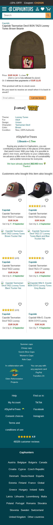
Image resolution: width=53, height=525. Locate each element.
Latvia (9, 496)
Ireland (33, 489)
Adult (17, 120)
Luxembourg (32, 496)
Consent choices (14, 416)
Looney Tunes (21, 117)
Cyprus (22, 469)
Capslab (5, 23)
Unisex (18, 122)
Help (14, 395)
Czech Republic (36, 469)
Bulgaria (32, 462)
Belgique (21, 462)
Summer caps (26, 344)
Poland (10, 503)
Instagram (38, 416)
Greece (13, 489)
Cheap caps (26, 348)
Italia (41, 489)
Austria (11, 462)
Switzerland (37, 510)
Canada (43, 462)
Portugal (20, 503)
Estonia (13, 483)
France (32, 483)
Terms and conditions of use (14, 426)
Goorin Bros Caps (26, 352)
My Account (14, 402)
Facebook (38, 409)
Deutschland (27, 476)
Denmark (14, 476)
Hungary (23, 489)
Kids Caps (26, 359)
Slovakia (42, 503)
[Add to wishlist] (20, 200)
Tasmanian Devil (22, 125)
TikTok (38, 402)
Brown (18, 127)
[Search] (48, 15)
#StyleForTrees (13, 409)
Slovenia (14, 510)
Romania (31, 503)
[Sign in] (37, 9)
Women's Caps (26, 355)
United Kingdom (17, 517)
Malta (44, 496)
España (40, 476)
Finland (22, 483)
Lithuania (19, 496)
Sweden (25, 510)
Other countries (36, 517)
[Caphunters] (15, 9)
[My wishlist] (42, 9)
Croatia (12, 469)
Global (41, 483)
